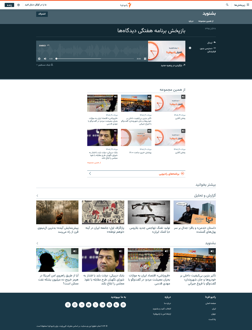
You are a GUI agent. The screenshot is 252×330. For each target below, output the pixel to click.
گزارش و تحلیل (205, 195)
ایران (214, 308)
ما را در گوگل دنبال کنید (36, 5)
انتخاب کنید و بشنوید (162, 308)
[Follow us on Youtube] (88, 305)
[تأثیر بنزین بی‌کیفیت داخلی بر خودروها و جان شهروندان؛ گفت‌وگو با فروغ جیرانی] (136, 103)
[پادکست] (18, 5)
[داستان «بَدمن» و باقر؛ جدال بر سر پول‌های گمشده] (195, 212)
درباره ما (167, 303)
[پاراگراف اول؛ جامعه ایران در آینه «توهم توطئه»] (103, 212)
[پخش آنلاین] (170, 103)
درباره (191, 21)
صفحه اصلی (210, 303)
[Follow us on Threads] (68, 305)
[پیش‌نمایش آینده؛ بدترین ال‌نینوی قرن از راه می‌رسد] (57, 212)
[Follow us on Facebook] (109, 305)
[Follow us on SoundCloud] (81, 305)
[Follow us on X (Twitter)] (95, 305)
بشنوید (210, 243)
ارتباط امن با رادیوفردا (162, 314)
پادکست (212, 319)
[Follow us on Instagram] (75, 305)
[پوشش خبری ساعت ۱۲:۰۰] (136, 137)
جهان (213, 314)
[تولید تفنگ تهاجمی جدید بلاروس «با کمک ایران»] (149, 212)
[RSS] (116, 305)
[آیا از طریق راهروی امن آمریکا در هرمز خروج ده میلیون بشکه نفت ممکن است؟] (57, 260)
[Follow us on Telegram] (102, 305)
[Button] (211, 43)
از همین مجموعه (205, 21)
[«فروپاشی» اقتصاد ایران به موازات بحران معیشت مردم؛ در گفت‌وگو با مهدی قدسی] (102, 103)
